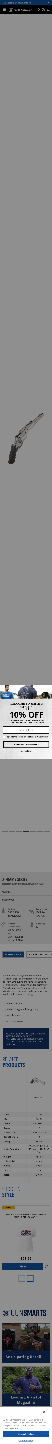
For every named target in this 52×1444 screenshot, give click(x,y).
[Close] (44, 1412)
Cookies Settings (25, 1440)
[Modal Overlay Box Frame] (26, 722)
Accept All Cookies (26, 1434)
